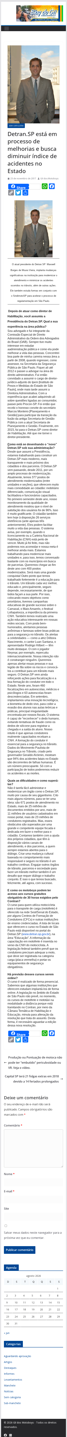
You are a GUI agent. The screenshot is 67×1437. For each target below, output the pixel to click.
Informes (9, 1373)
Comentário (13, 1125)
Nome (9, 1174)
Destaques (10, 1368)
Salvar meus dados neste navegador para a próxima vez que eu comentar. (33, 1235)
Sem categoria (16, 125)
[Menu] (6, 28)
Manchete (10, 1385)
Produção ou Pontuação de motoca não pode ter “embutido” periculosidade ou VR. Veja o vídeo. (35, 1062)
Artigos (8, 1362)
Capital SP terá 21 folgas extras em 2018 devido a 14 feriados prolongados (32, 1078)
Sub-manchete (12, 1403)
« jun (6, 1333)
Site (6, 1209)
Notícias (8, 1391)
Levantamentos (13, 1379)
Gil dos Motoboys (49, 178)
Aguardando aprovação (17, 1356)
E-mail (9, 1191)
